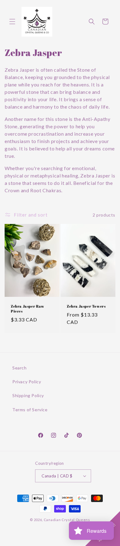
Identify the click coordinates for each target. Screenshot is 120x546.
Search (19, 367)
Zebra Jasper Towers (86, 306)
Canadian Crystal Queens (67, 520)
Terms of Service (30, 409)
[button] (12, 21)
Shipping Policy (28, 395)
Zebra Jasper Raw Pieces (27, 308)
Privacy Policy (26, 381)
